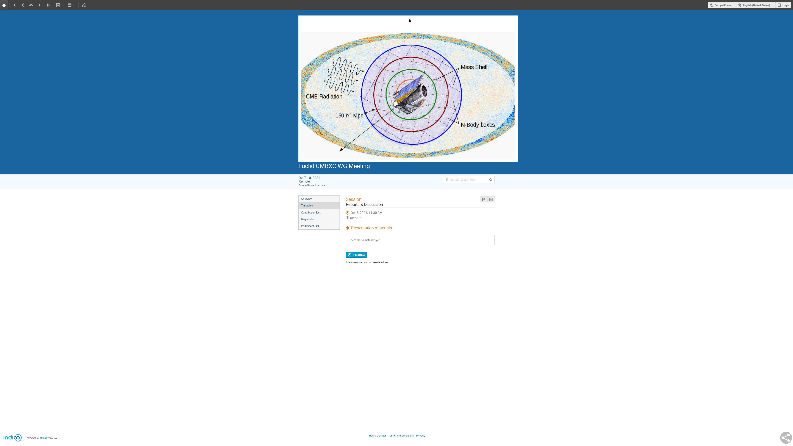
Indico (43, 437)
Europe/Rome (723, 5)
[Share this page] (786, 438)
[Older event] (23, 5)
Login (785, 5)
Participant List (310, 226)
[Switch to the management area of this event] (84, 5)
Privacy (420, 435)
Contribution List (311, 212)
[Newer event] (39, 5)
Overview (306, 198)
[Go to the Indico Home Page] (4, 5)
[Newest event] (47, 5)
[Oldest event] (15, 5)
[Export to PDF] (483, 199)
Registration (308, 219)
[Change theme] (71, 5)
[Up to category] (31, 5)
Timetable (307, 205)
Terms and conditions (401, 435)
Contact (381, 435)
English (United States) (756, 5)
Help (371, 435)
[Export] (60, 5)
